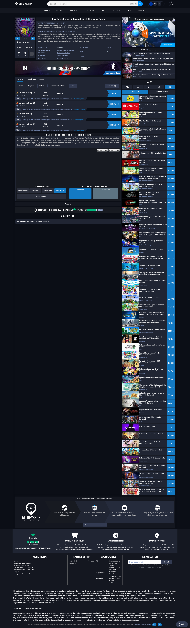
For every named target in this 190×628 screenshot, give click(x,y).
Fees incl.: (110, 86)
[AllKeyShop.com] (23, 3)
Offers (20, 79)
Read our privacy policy (143, 624)
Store (21, 86)
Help (183, 624)
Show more (151, 50)
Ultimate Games (62, 56)
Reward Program (115, 567)
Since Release (23, 191)
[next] (33, 38)
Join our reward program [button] (95, 525)
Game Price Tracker (113, 564)
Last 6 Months (48, 191)
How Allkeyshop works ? (22, 563)
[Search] (140, 3)
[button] (171, 3)
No (160, 625)
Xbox (98, 567)
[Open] (39, 3)
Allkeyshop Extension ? (22, 574)
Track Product (41, 196)
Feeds (41, 79)
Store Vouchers (114, 561)
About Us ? (17, 561)
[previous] (17, 38)
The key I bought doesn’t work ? (25, 567)
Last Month (60, 191)
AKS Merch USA (114, 578)
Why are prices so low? (22, 565)
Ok (154, 625)
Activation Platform (57, 86)
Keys (72, 86)
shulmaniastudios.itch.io (65, 50)
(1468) (100, 210)
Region (31, 86)
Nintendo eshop (62, 58)
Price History (31, 79)
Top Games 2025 (115, 576)
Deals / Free (113, 572)
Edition (41, 86)
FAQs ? (16, 572)
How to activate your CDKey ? (24, 570)
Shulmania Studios (63, 53)
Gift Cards (112, 570)
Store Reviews (114, 574)
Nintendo (99, 579)
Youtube (91, 561)
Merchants (72, 563)
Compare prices (79, 99)
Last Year (35, 191)
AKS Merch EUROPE (112, 581)
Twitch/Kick (73, 561)
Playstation (100, 573)
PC (97, 561)
